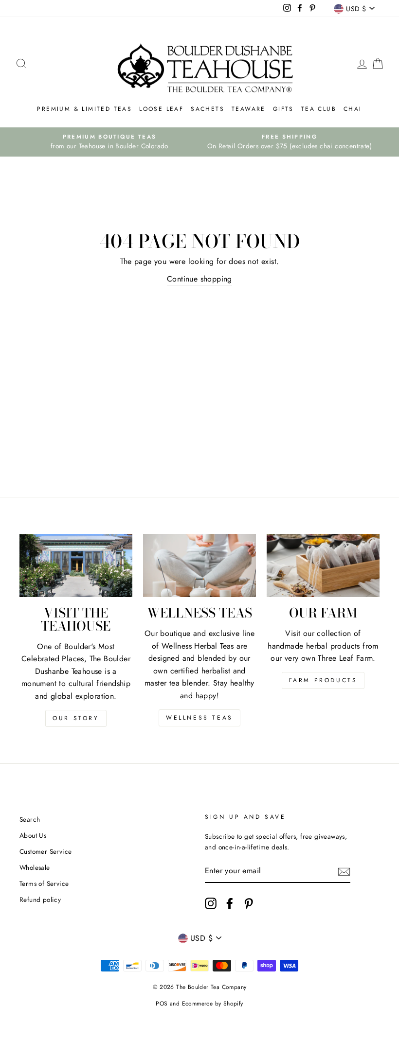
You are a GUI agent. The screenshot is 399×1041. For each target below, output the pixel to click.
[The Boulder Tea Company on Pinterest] (248, 903)
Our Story (76, 718)
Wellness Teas (199, 717)
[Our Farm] (323, 565)
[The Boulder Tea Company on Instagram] (211, 903)
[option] (109, 142)
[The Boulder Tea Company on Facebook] (230, 903)
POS (161, 1003)
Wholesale (34, 867)
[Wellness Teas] (199, 565)
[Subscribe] (344, 871)
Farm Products (323, 680)
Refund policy (40, 899)
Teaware (249, 109)
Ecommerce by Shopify (212, 1003)
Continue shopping (199, 278)
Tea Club (318, 109)
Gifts (283, 109)
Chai (353, 109)
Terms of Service (44, 883)
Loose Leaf (161, 109)
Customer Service (45, 851)
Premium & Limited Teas (84, 109)
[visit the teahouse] (75, 565)
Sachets (207, 109)
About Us (32, 835)
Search (29, 819)
